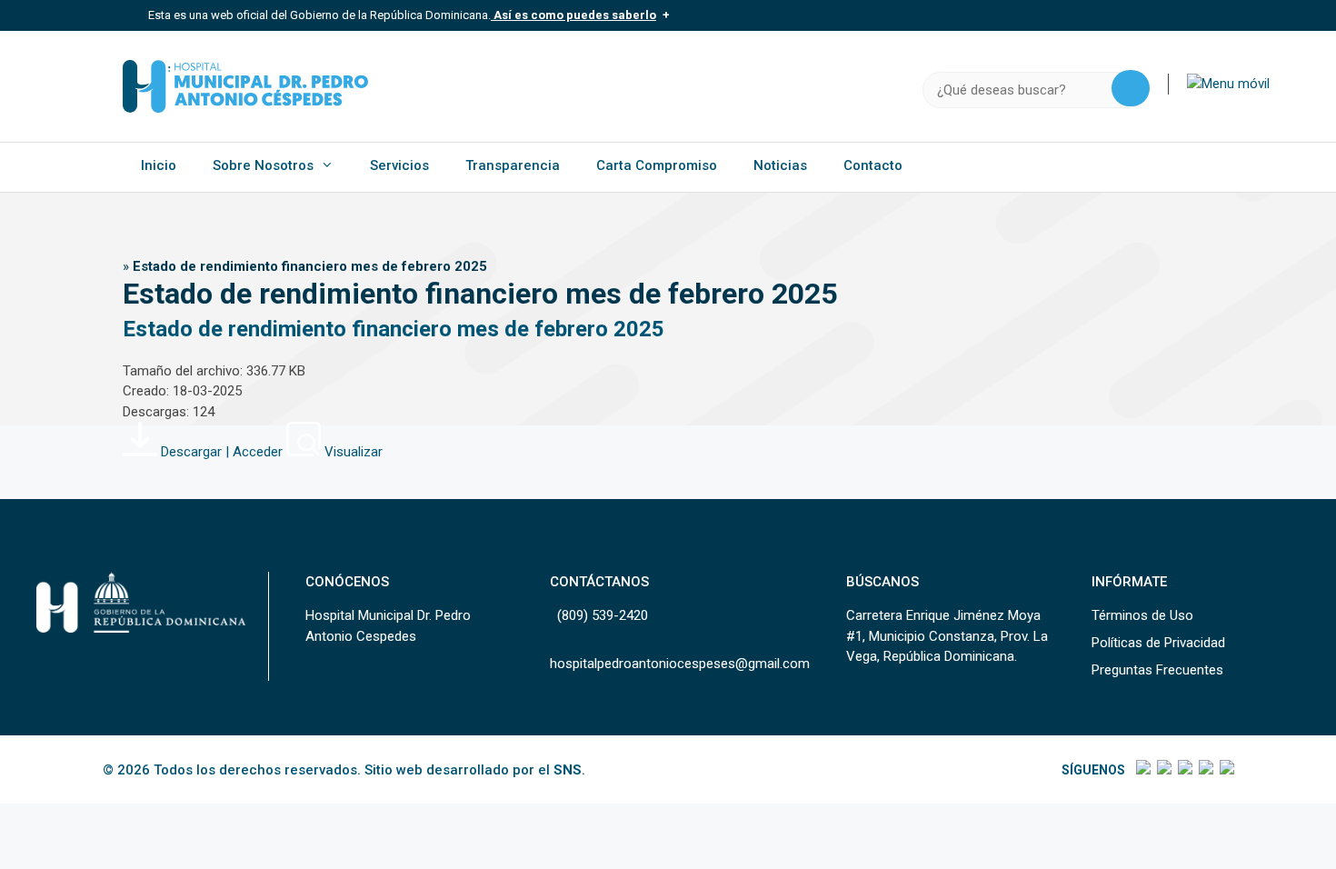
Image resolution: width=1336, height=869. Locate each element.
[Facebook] (1142, 770)
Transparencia (512, 165)
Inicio (158, 165)
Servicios (399, 165)
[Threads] (1204, 770)
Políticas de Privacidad (1158, 642)
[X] (1162, 770)
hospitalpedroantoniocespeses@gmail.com (680, 663)
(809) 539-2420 (602, 615)
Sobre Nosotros (263, 165)
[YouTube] (1225, 770)
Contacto (872, 165)
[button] (1228, 83)
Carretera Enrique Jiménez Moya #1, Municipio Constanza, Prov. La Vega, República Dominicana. (947, 635)
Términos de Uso (1142, 615)
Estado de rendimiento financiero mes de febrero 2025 (393, 329)
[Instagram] (1183, 770)
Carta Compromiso (656, 165)
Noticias (780, 165)
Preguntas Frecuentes (1157, 670)
